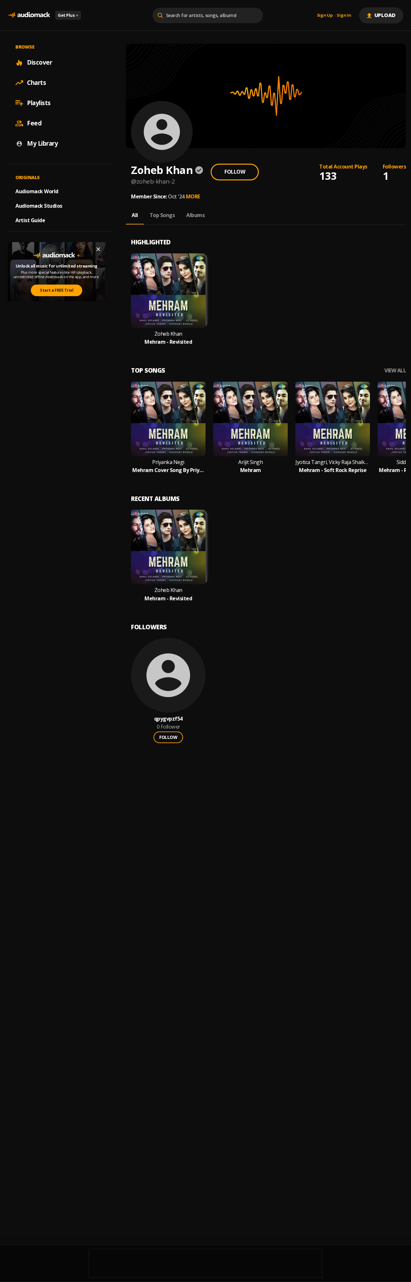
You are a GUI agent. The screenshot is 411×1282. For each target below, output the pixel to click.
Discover (39, 62)
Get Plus (68, 15)
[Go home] (29, 15)
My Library (42, 143)
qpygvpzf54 (168, 718)
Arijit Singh (250, 462)
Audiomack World (36, 191)
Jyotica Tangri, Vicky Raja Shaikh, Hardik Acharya (332, 462)
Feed (34, 123)
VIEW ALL (395, 370)
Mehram (250, 470)
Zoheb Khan (168, 334)
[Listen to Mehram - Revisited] (168, 290)
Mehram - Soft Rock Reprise (332, 470)
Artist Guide (30, 220)
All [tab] (135, 215)
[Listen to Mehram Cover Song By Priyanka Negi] (168, 419)
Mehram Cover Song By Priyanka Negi (168, 470)
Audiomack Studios (38, 205)
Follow (234, 171)
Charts (36, 82)
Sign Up (325, 15)
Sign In (344, 15)
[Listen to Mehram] (250, 419)
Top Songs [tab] (162, 215)
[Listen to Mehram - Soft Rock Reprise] (332, 419)
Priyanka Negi (168, 462)
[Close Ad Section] (98, 249)
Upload (385, 15)
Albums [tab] (195, 215)
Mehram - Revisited (168, 342)
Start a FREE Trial (56, 290)
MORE (193, 196)
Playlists (39, 103)
